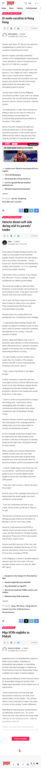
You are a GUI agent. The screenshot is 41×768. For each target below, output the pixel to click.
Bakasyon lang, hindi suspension (17, 596)
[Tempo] (10, 3)
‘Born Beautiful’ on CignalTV (15, 586)
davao (13, 606)
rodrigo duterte (31, 606)
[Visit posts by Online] (4, 242)
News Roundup (14, 13)
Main (5, 13)
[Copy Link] (14, 28)
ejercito (14, 199)
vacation (18, 202)
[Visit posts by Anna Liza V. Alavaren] (4, 649)
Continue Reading (20, 739)
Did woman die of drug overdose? (17, 179)
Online (10, 241)
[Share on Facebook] (7, 28)
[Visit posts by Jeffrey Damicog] (4, 35)
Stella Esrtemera (23, 609)
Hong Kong (22, 199)
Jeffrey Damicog (13, 34)
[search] (25, 3)
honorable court (8, 202)
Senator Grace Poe (9, 609)
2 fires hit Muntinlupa (13, 175)
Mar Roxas (20, 606)
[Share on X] (11, 28)
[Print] (18, 28)
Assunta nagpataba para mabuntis (18, 582)
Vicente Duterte (8, 612)
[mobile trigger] (4, 3)
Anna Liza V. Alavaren (14, 648)
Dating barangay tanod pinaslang (17, 189)
